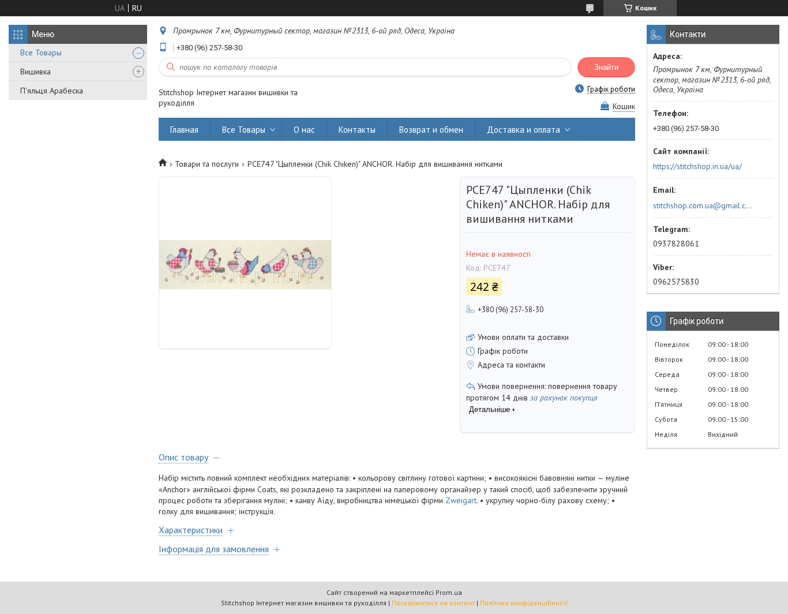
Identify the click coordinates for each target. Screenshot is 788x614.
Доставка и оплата (523, 129)
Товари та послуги (207, 164)
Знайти (606, 67)
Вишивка (35, 71)
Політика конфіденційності (524, 602)
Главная (184, 129)
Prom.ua (449, 592)
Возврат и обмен (431, 129)
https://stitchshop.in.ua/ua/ (697, 166)
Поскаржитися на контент (433, 602)
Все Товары (41, 52)
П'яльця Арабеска (51, 90)
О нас (304, 129)
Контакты (357, 129)
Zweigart (460, 500)
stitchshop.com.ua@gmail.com (703, 205)
